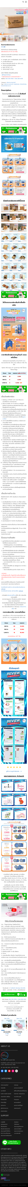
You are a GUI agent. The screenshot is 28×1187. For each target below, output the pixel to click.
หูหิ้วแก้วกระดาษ (4, 1108)
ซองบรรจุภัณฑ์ (17, 1102)
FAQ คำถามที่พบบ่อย (5, 1133)
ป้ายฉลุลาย (16, 1099)
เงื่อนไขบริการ (4, 1126)
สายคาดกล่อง (4, 1111)
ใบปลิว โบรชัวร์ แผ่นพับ (6, 1093)
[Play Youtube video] (14, 910)
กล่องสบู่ (16, 1085)
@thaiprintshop (6, 75)
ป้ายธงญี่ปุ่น (3, 1102)
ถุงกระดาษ (3, 1105)
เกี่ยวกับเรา (16, 1124)
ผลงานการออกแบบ (18, 1131)
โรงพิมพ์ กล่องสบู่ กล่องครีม (18, 988)
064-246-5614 (19, 79)
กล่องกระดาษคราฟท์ (11, 82)
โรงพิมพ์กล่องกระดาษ (6, 86)
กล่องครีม (3, 1088)
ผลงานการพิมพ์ (17, 1129)
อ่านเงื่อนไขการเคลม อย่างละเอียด (12, 591)
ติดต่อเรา (16, 1122)
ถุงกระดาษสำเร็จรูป (18, 1105)
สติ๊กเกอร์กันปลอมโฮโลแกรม (20, 1091)
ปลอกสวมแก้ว (17, 1108)
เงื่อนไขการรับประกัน (5, 1129)
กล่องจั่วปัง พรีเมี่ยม (5, 1096)
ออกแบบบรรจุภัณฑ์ (18, 1088)
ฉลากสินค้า (3, 1091)
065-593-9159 (9, 79)
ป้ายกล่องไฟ (3, 1099)
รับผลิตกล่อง (16, 84)
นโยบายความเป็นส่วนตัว (6, 1135)
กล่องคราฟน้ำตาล (11, 595)
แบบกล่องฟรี (17, 1133)
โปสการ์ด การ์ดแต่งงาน (19, 1093)
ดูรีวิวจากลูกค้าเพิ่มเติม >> (14, 771)
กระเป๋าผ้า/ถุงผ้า (17, 1096)
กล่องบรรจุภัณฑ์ (4, 1085)
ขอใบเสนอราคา (4, 1124)
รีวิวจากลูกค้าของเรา (18, 1126)
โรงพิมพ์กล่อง (23, 84)
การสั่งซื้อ (3, 1122)
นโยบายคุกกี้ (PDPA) (5, 1131)
